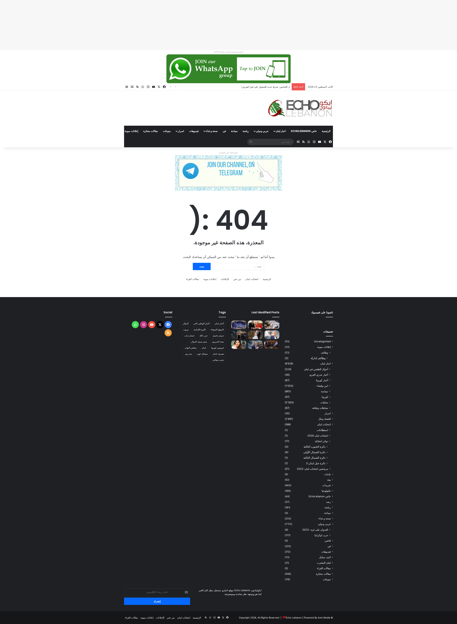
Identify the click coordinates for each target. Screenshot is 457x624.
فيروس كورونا (217, 347)
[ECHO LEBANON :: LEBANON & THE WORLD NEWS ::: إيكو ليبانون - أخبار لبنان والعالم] (300, 108)
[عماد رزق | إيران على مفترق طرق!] (238, 334)
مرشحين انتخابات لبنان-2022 (312, 468)
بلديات (327, 474)
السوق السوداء (217, 329)
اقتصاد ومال (324, 418)
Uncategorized (322, 341)
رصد (328, 501)
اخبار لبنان (281, 130)
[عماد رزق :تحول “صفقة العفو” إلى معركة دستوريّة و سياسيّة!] (271, 344)
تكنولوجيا (326, 490)
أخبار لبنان (219, 323)
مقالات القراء (111, 130)
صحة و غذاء (212, 130)
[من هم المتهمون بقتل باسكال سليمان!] (271, 334)
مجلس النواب (191, 347)
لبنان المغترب (324, 562)
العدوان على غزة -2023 (315, 529)
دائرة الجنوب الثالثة (314, 446)
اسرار (181, 130)
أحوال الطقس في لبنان (316, 369)
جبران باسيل (218, 335)
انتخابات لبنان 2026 (317, 435)
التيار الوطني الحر (202, 323)
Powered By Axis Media (317, 617)
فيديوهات (194, 130)
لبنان (204, 347)
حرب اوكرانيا (321, 535)
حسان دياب (189, 335)
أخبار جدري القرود (318, 374)
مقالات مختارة (150, 130)
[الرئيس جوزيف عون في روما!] (255, 324)
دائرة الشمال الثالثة (314, 457)
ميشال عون (202, 353)
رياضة (246, 130)
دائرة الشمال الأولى (314, 452)
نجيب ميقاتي (218, 360)
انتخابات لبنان (251, 279)
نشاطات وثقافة (320, 407)
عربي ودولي (262, 130)
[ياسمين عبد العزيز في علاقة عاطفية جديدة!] (238, 344)
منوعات (167, 130)
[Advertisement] (350, 25)
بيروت (186, 329)
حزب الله (204, 335)
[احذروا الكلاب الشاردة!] (271, 324)
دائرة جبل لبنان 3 (315, 463)
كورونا (325, 396)
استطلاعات (322, 430)
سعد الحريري (218, 341)
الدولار (186, 323)
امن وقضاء (322, 385)
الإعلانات (225, 279)
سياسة (324, 391)
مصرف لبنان (218, 353)
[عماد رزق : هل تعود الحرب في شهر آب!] (255, 344)
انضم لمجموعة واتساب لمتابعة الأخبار (228, 52)
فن (224, 130)
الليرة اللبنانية (200, 329)
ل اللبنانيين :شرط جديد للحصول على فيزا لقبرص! (265, 86)
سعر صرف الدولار (199, 341)
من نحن (237, 279)
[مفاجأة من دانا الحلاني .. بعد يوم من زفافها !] (255, 334)
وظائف (324, 352)
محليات (324, 402)
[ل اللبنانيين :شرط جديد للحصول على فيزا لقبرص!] (238, 324)
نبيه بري (188, 353)
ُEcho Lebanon (294, 617)
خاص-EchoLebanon (304, 130)
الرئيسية (326, 130)
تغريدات (326, 485)
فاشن (328, 540)
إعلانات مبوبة (131, 130)
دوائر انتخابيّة (321, 441)
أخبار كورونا (322, 380)
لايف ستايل (325, 557)
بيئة (329, 479)
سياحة (234, 130)
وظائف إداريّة (318, 358)
